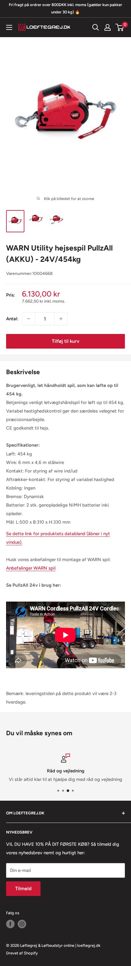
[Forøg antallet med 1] (61, 318)
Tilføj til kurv (66, 341)
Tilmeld (23, 888)
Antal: (12, 318)
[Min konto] (107, 27)
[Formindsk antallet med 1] (28, 318)
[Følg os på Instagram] (22, 924)
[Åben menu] (9, 27)
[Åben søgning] (95, 27)
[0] (120, 27)
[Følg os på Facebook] (10, 924)
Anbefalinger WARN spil (30, 568)
